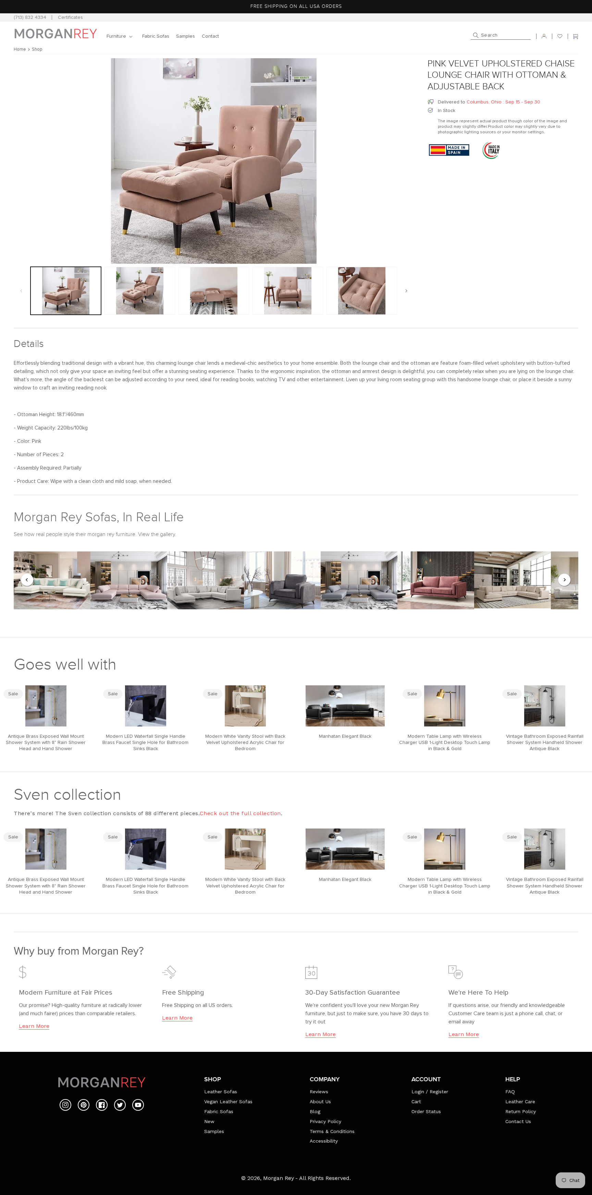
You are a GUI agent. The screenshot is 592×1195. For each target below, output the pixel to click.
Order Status (426, 1111)
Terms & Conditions (332, 1131)
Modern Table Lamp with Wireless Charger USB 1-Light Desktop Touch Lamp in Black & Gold (444, 742)
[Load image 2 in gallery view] (139, 291)
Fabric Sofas (218, 1111)
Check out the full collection (240, 813)
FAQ (510, 1091)
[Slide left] (21, 290)
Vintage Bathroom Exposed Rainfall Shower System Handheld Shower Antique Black (544, 742)
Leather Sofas (220, 1091)
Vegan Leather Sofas (228, 1101)
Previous (27, 580)
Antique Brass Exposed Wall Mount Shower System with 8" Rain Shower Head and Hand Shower (46, 742)
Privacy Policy (325, 1121)
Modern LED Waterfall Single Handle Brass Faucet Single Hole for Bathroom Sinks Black (145, 742)
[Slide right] (406, 290)
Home (20, 49)
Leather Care (520, 1101)
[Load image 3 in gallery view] (213, 291)
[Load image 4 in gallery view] (287, 291)
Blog (315, 1111)
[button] (121, 36)
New (209, 1121)
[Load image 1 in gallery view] (65, 291)
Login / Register (429, 1091)
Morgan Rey (278, 1178)
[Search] (476, 35)
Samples (214, 1131)
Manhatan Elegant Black (345, 736)
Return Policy (520, 1111)
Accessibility (324, 1141)
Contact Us (518, 1121)
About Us (320, 1101)
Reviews (319, 1091)
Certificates (70, 17)
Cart (416, 1101)
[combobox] (501, 36)
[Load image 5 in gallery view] (361, 291)
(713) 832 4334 (30, 17)
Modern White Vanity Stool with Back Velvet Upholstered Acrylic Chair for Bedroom (245, 742)
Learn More (34, 1026)
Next (564, 580)
